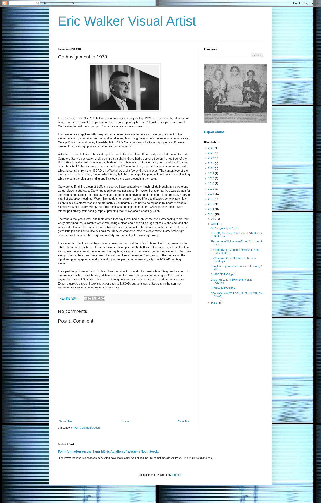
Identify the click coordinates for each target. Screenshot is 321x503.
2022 (211, 168)
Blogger (176, 474)
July (214, 218)
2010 (211, 214)
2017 (211, 193)
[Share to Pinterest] (102, 298)
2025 (211, 153)
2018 (211, 188)
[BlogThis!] (90, 298)
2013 (211, 204)
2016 (211, 199)
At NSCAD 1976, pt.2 (223, 287)
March (215, 302)
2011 (211, 209)
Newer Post (66, 421)
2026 (211, 147)
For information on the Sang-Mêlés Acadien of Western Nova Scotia (108, 451)
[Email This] (86, 298)
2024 (211, 158)
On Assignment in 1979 (224, 228)
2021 (211, 173)
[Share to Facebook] (98, 298)
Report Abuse (214, 132)
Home (125, 421)
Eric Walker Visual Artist (127, 21)
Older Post (184, 421)
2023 (211, 163)
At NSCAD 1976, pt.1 (223, 274)
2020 (211, 178)
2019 (211, 183)
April (214, 223)
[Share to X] (94, 298)
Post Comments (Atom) (87, 427)
